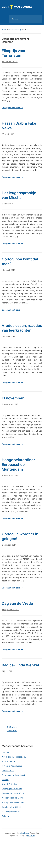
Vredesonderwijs (15, 29)
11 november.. (14, 398)
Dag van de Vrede (17, 603)
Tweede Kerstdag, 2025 (13, 793)
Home (4, 29)
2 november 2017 (10, 404)
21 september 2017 (10, 609)
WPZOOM (31, 836)
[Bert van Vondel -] (22, 6)
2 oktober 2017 (9, 545)
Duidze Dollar (8, 770)
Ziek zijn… (6, 752)
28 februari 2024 (9, 61)
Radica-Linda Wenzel (20, 665)
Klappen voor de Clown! (13, 798)
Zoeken (38, 19)
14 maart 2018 (8, 270)
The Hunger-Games (11, 811)
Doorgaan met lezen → (12, 107)
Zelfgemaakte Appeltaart (13, 775)
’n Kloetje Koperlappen (12, 766)
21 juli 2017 (7, 671)
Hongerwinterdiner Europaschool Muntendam (18, 464)
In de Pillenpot (8, 761)
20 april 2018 (8, 134)
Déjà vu (5, 816)
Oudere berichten (12, 729)
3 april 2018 (7, 204)
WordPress (24, 833)
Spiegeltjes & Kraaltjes (12, 788)
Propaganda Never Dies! (13, 802)
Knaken (5, 779)
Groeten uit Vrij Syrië (11, 807)
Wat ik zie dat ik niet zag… (14, 757)
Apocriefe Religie (9, 784)
